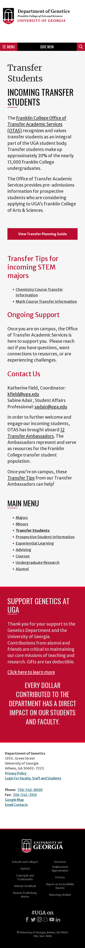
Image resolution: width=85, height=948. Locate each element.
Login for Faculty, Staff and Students (33, 778)
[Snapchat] (45, 919)
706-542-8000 (30, 790)
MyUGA (25, 868)
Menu (11, 46)
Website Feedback (25, 886)
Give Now (47, 46)
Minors (22, 524)
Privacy (60, 877)
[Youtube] (51, 919)
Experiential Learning (35, 543)
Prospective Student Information (45, 537)
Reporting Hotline (60, 894)
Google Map (14, 800)
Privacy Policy (15, 773)
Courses (23, 556)
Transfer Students (33, 530)
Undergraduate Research (38, 562)
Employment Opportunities (60, 868)
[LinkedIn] (57, 919)
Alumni (22, 569)
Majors (22, 517)
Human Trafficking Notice (25, 894)
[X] (33, 919)
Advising (23, 549)
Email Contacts (16, 805)
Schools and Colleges (25, 861)
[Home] (42, 20)
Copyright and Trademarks (25, 877)
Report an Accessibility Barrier (60, 886)
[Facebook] (27, 919)
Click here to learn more (31, 672)
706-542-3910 (25, 795)
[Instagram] (39, 919)
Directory (60, 861)
